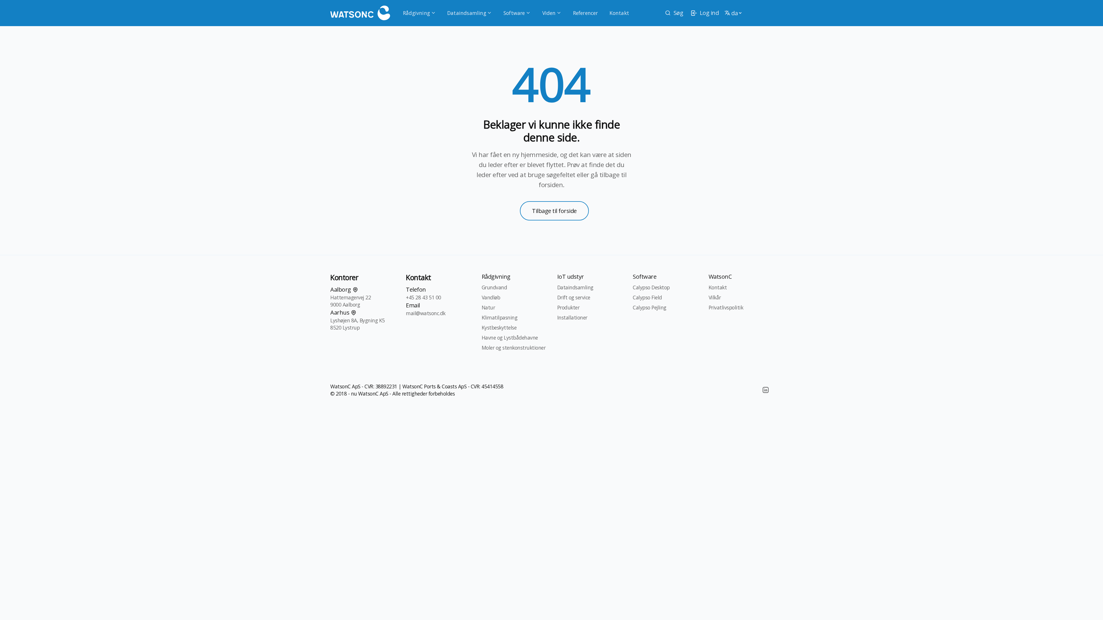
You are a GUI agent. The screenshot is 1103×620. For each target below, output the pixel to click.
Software (514, 12)
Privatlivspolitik (726, 307)
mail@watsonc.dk (426, 313)
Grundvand (494, 287)
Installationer (572, 317)
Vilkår (715, 297)
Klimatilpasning (500, 317)
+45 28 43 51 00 (423, 297)
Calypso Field (647, 297)
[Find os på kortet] (355, 289)
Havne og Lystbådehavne (510, 337)
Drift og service (573, 297)
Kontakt (619, 12)
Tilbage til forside (554, 211)
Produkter (568, 307)
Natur (488, 307)
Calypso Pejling (649, 307)
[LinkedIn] (765, 390)
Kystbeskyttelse (499, 327)
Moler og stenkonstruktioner (514, 347)
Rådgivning (416, 12)
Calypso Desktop (651, 287)
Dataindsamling (466, 12)
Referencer (585, 12)
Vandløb (491, 297)
